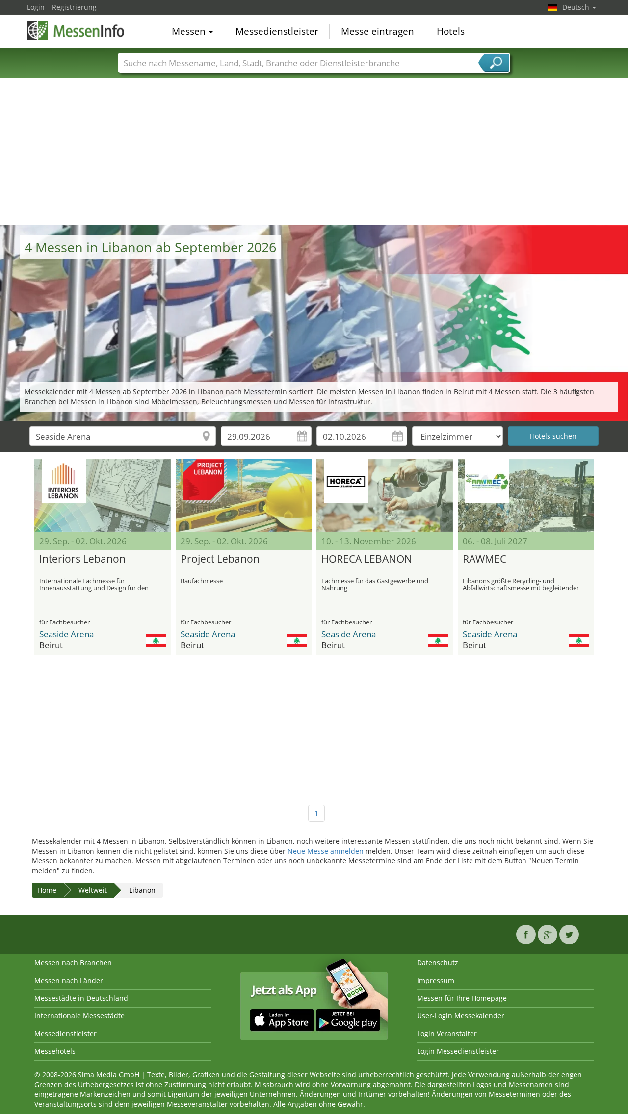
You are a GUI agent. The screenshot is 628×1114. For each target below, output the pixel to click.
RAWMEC (484, 559)
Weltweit (92, 890)
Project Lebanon (220, 559)
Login (36, 7)
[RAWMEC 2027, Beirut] (526, 495)
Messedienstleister (277, 31)
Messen (190, 31)
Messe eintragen (377, 31)
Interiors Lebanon (82, 559)
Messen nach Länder (68, 980)
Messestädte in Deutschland (81, 998)
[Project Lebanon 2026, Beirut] (244, 495)
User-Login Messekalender (460, 1015)
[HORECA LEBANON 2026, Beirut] (384, 495)
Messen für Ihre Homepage (462, 998)
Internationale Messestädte (79, 1015)
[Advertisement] (314, 151)
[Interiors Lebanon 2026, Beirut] (102, 495)
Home (46, 890)
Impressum (435, 980)
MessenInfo (76, 30)
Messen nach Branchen (73, 962)
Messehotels (55, 1051)
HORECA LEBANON (366, 559)
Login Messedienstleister (458, 1051)
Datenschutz (437, 962)
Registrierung (74, 7)
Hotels (451, 31)
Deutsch (576, 7)
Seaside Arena (66, 634)
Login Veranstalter (447, 1033)
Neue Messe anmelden (326, 850)
